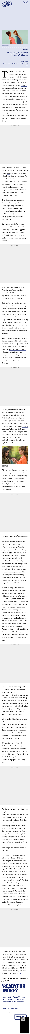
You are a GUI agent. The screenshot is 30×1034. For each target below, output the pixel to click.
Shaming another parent (10, 831)
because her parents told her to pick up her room (14, 88)
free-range (10, 588)
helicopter (5, 839)
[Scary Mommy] (7, 4)
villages (4, 722)
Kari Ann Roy (6, 303)
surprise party (7, 558)
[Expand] (21, 1018)
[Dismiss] (27, 1018)
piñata (25, 113)
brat (8, 173)
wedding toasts (7, 219)
